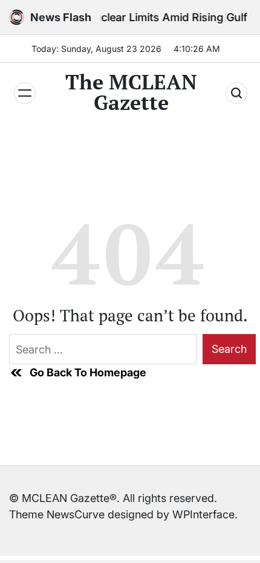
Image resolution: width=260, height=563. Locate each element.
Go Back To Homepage (88, 372)
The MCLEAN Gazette (131, 92)
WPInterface (203, 514)
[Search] (236, 93)
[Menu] (25, 93)
